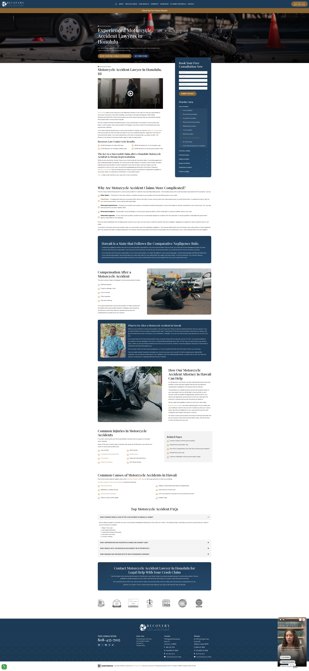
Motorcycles (101, 112)
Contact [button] (191, 4)
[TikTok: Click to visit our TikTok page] (112, 645)
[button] (130, 96)
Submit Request (187, 94)
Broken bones (134, 454)
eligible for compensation (154, 130)
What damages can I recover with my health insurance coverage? (124, 554)
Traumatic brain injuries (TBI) (110, 454)
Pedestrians (105, 199)
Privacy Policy (140, 645)
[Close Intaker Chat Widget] (303, 619)
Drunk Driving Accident (190, 114)
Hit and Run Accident (189, 118)
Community (155, 4)
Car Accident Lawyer (142, 641)
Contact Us (139, 643)
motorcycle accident (176, 405)
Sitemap (135, 665)
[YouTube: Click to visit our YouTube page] (106, 645)
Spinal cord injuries (106, 462)
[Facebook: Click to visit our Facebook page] (99, 645)
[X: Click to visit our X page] (102, 645)
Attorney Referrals (178, 4)
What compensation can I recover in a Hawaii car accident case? (124, 542)
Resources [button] (164, 4)
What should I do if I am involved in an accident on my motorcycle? (124, 548)
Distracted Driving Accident (191, 122)
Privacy (140, 665)
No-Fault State (187, 142)
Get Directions (141, 56)
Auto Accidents (187, 110)
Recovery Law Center (104, 169)
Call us (100, 175)
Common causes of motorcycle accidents (110, 482)
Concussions (104, 458)
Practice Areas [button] (131, 4)
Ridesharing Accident (189, 126)
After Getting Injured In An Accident (194, 146)
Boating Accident (188, 134)
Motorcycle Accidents (191, 138)
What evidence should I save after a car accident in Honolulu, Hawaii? (126, 517)
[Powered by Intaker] (295, 667)
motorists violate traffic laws (136, 479)
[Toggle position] (300, 619)
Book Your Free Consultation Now (114, 56)
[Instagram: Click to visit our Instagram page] (109, 645)
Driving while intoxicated (108, 493)
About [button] (121, 4)
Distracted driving (106, 485)
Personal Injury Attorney (144, 639)
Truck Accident (187, 130)
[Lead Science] (105, 665)
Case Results (144, 4)
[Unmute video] (280, 619)
